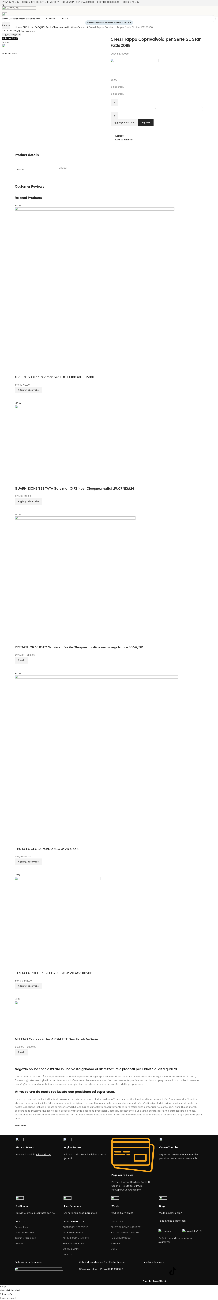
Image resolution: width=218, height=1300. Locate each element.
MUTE (114, 1249)
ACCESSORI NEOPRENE (75, 1227)
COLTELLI (68, 1254)
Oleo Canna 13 (80, 27)
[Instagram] (155, 1271)
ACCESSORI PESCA (73, 1232)
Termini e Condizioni (25, 1238)
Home (19, 27)
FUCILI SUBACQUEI (34, 27)
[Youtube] (164, 1271)
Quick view (19, 1059)
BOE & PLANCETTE (73, 1243)
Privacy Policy (22, 1227)
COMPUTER (117, 1221)
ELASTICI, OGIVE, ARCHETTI (126, 1227)
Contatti (19, 1243)
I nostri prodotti (74, 1221)
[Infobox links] (37, 1147)
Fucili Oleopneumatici (58, 27)
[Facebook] (146, 1271)
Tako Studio (160, 1281)
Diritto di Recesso (24, 1232)
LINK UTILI (20, 1221)
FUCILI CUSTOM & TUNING (125, 1232)
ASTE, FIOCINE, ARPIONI (76, 1238)
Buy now (146, 122)
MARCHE (115, 1243)
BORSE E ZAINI (71, 1249)
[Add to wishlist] (19, 1033)
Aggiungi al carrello (124, 122)
